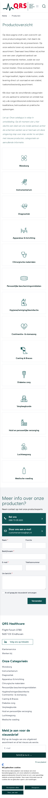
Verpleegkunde (24, 406)
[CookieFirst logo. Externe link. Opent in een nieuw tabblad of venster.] (3, 764)
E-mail (5, 562)
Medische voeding (24, 478)
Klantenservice (9, 649)
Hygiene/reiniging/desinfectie (24, 310)
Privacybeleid (40, 762)
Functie (29, 540)
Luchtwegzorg (24, 454)
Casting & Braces (24, 358)
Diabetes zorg (24, 382)
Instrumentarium (24, 190)
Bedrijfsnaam (8, 551)
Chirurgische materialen (24, 262)
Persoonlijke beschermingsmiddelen (24, 286)
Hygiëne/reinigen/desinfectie (15, 691)
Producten (16, 16)
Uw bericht (7, 573)
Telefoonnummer (33, 562)
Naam (5, 540)
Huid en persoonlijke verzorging (24, 430)
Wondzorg (24, 166)
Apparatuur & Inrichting (24, 238)
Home (4, 16)
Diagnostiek (24, 214)
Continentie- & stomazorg (24, 334)
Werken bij (7, 653)
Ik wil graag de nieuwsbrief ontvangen (20, 593)
